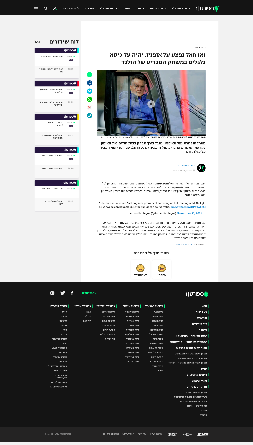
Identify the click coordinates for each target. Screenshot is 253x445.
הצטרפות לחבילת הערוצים (193, 401)
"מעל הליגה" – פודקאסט (191, 336)
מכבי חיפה (158, 339)
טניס (204, 368)
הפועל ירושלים (107, 334)
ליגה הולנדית (132, 343)
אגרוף (64, 334)
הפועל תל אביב (155, 352)
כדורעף (63, 321)
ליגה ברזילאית (132, 357)
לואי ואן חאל (188, 244)
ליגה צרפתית (132, 339)
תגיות (204, 410)
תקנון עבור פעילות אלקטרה (192, 358)
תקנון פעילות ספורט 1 (195, 392)
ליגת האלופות (132, 311)
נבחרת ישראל (156, 334)
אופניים (63, 352)
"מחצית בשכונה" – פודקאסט (188, 341)
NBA (88, 311)
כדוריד (63, 316)
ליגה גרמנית (133, 325)
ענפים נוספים (58, 306)
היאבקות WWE (59, 348)
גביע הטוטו (157, 321)
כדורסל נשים (108, 321)
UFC (65, 343)
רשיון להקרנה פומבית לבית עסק (190, 397)
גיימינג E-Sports (197, 374)
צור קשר (141, 434)
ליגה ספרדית (132, 330)
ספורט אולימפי (59, 339)
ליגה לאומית (157, 316)
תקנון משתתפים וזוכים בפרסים (191, 353)
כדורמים (63, 361)
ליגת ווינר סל (108, 311)
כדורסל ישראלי (109, 8)
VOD (127, 8)
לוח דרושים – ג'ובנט (197, 406)
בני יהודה (158, 370)
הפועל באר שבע (155, 361)
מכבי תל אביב (156, 348)
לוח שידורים (71, 8)
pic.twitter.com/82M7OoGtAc (188, 206)
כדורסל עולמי (83, 306)
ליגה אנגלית (133, 321)
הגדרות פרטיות (111, 434)
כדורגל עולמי (158, 8)
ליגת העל (158, 311)
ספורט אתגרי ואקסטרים (60, 376)
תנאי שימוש (199, 380)
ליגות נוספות (132, 361)
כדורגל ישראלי (181, 8)
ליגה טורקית (132, 348)
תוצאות (89, 8)
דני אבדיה (110, 339)
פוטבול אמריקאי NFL (56, 366)
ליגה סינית (133, 352)
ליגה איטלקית (132, 334)
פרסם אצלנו (155, 434)
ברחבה (140, 8)
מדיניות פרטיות (197, 386)
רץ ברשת (201, 312)
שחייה (64, 325)
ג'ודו (65, 330)
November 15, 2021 (189, 213)
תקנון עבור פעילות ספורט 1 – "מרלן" (188, 362)
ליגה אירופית (132, 316)
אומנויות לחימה (59, 382)
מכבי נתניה (157, 366)
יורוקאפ (87, 321)
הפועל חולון (109, 330)
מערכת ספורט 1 (186, 165)
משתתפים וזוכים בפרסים (191, 347)
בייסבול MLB (60, 370)
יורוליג (88, 316)
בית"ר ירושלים (156, 343)
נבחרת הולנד (179, 244)
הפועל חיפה (157, 357)
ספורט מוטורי (60, 357)
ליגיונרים (158, 325)
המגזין (203, 415)
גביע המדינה (156, 330)
